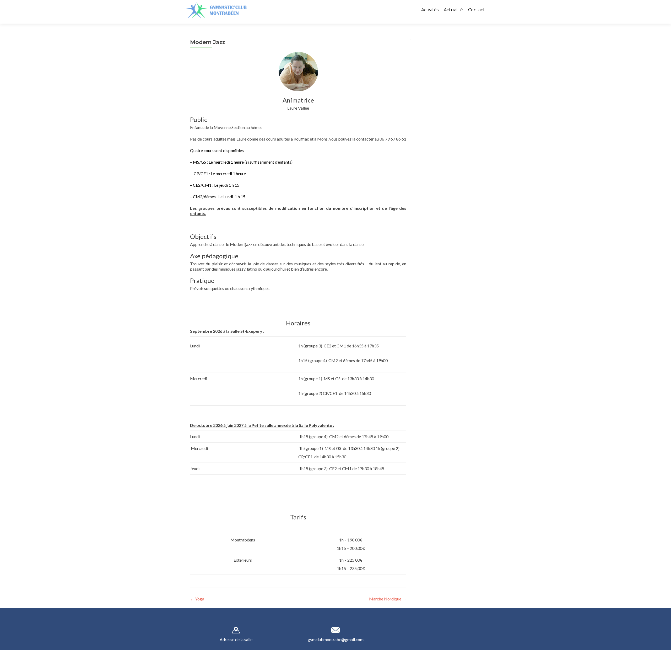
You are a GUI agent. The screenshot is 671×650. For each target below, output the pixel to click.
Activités (430, 9)
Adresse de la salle (236, 639)
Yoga (197, 598)
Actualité (453, 9)
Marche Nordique (387, 598)
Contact (476, 9)
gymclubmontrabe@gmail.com (336, 639)
